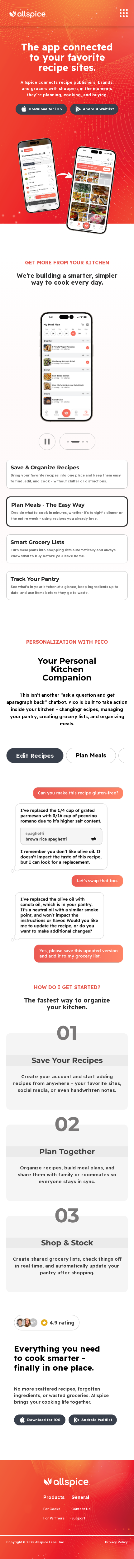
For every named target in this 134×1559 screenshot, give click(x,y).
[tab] (67, 474)
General (80, 1497)
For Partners (54, 1518)
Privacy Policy (116, 1542)
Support (78, 1518)
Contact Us (81, 1509)
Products (54, 1497)
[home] (40, 13)
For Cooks (51, 1509)
